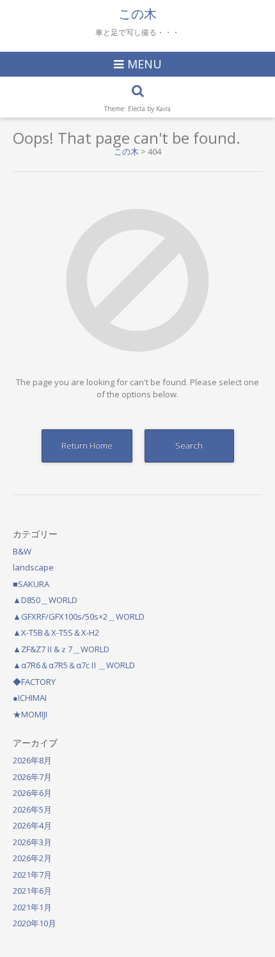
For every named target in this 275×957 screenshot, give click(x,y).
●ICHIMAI (30, 697)
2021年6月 (32, 890)
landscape (33, 567)
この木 (137, 14)
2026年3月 (32, 842)
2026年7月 (32, 777)
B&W (22, 551)
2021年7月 (32, 874)
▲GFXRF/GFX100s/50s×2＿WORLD (79, 616)
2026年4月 (32, 825)
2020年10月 (34, 923)
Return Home (87, 445)
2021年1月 (32, 907)
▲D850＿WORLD (45, 600)
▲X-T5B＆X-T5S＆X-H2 (56, 632)
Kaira (163, 108)
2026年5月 (32, 809)
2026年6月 (32, 793)
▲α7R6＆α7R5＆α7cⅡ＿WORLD (74, 665)
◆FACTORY (34, 681)
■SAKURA (31, 584)
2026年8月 (32, 760)
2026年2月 (32, 858)
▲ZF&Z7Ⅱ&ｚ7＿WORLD (61, 649)
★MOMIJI (30, 714)
